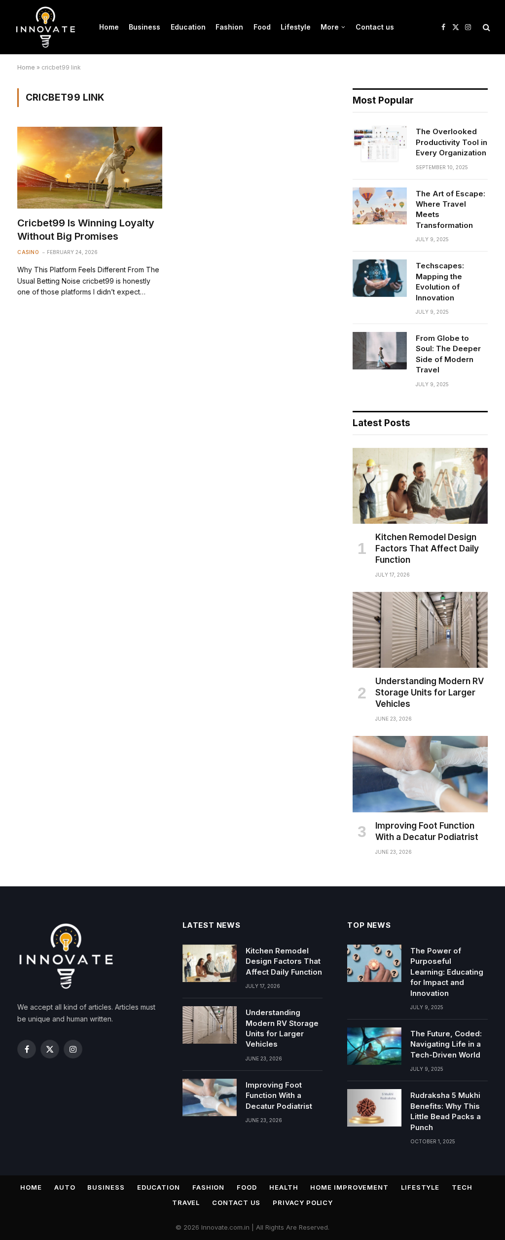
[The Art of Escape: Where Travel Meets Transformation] (380, 206)
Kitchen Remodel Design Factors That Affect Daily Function (427, 548)
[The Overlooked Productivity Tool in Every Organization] (380, 144)
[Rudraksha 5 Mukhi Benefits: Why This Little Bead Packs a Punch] (374, 1108)
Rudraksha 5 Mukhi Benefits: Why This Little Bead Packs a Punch (445, 1111)
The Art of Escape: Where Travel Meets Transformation (450, 209)
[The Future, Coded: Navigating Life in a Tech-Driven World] (374, 1046)
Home (109, 27)
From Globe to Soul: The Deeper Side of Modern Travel (448, 353)
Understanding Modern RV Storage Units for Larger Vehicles (429, 692)
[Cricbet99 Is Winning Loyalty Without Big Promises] (89, 167)
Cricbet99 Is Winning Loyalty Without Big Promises (85, 229)
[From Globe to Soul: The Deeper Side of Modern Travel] (380, 350)
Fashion (229, 27)
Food (262, 27)
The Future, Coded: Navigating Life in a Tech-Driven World (446, 1044)
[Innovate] (46, 27)
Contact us (375, 27)
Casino (28, 252)
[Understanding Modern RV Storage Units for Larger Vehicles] (420, 630)
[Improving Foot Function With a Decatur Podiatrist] (420, 774)
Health (283, 1187)
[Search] (485, 27)
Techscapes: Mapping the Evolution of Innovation (440, 281)
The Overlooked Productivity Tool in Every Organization (451, 142)
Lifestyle (296, 27)
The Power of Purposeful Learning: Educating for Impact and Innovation (446, 972)
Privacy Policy (303, 1202)
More (330, 27)
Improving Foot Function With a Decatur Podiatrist (426, 831)
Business (144, 27)
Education (188, 27)
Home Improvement (349, 1187)
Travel (186, 1202)
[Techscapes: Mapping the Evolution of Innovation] (380, 278)
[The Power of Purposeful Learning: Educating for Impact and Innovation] (374, 963)
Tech (462, 1187)
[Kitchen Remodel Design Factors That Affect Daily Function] (420, 486)
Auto (64, 1187)
